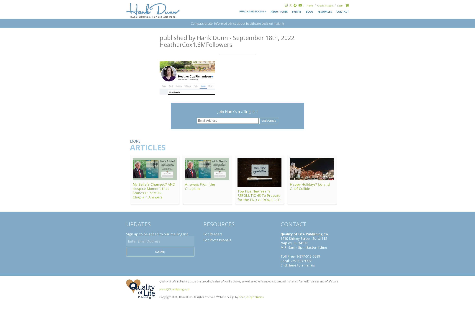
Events (297, 11)
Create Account (325, 5)
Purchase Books (252, 11)
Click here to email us (298, 265)
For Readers (212, 234)
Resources (324, 11)
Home (310, 5)
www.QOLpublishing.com (174, 289)
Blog (309, 11)
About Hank (279, 11)
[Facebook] (295, 5)
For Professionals (217, 240)
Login (340, 5)
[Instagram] (286, 5)
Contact (342, 11)
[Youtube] (300, 5)
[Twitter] (290, 5)
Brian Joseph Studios (251, 297)
